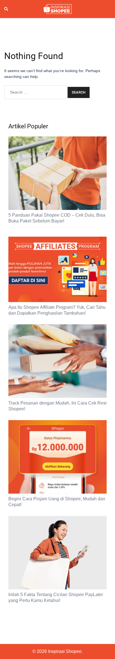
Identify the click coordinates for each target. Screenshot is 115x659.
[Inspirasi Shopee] (57, 8)
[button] (6, 9)
